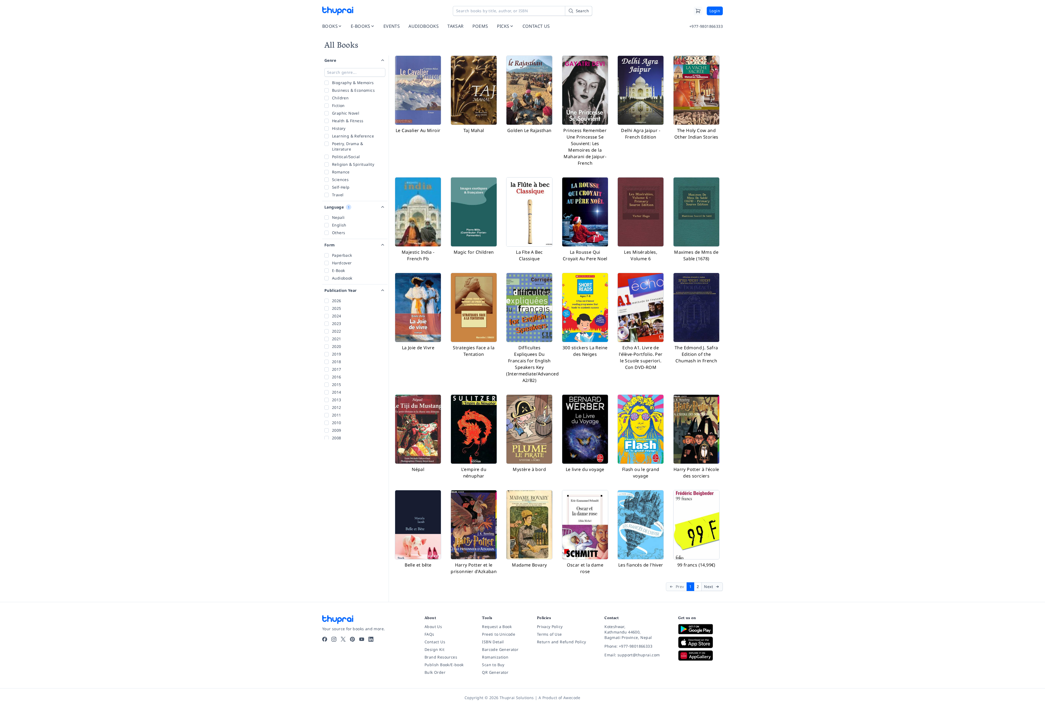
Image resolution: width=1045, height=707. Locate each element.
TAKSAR (455, 26)
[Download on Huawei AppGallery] (700, 655)
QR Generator (495, 672)
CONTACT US (536, 26)
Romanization (495, 657)
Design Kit (434, 649)
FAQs (429, 634)
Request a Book (497, 626)
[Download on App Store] (700, 642)
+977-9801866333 (706, 26)
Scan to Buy (493, 664)
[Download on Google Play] (700, 629)
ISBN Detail (493, 641)
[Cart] (698, 11)
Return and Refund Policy (561, 641)
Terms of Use (549, 634)
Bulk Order (435, 672)
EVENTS (391, 26)
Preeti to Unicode (498, 634)
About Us (433, 626)
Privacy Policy (550, 626)
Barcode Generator (500, 649)
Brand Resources (441, 657)
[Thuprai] (337, 11)
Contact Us (435, 641)
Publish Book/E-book (444, 664)
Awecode (571, 697)
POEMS (480, 26)
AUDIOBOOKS (423, 26)
